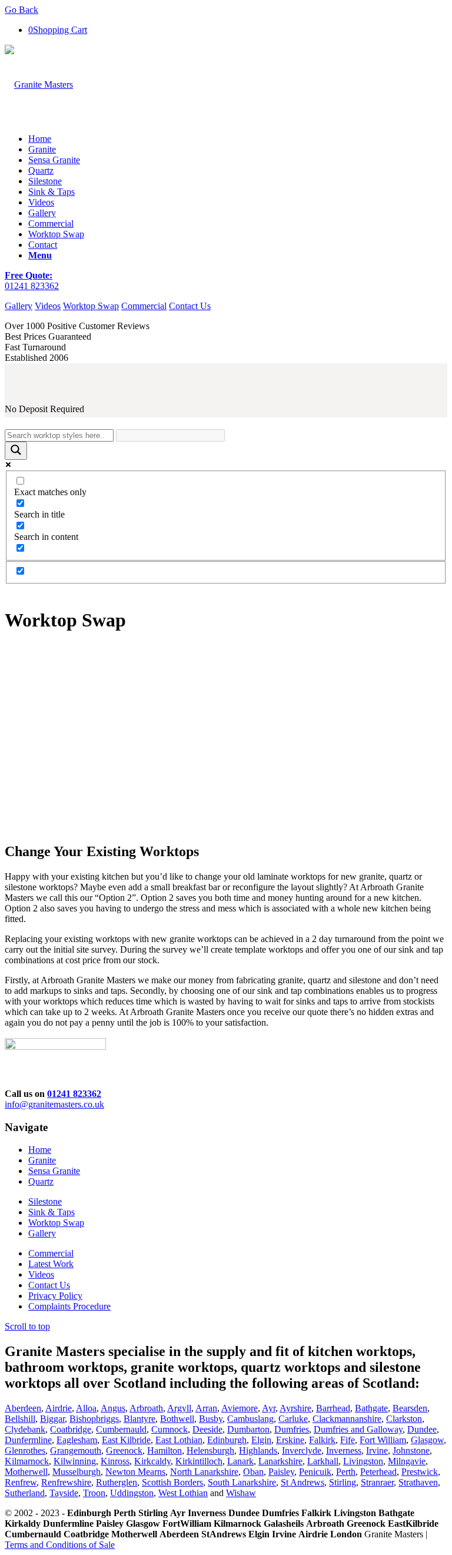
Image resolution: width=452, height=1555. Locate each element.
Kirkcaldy (152, 1461)
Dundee (422, 1429)
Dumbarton (248, 1429)
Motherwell (26, 1472)
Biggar (52, 1419)
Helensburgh (210, 1450)
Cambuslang (250, 1419)
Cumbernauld (121, 1429)
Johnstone (411, 1450)
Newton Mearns (135, 1472)
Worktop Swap (91, 306)
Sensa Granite (54, 1171)
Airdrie (58, 1408)
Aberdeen (23, 1408)
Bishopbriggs (94, 1419)
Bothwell (177, 1419)
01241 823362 (32, 286)
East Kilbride (126, 1440)
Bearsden (410, 1408)
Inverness (343, 1450)
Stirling (342, 1482)
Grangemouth (75, 1450)
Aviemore (239, 1408)
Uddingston (132, 1493)
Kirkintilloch (198, 1461)
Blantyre (139, 1419)
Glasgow (427, 1440)
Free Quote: (28, 275)
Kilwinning (75, 1461)
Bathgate (371, 1408)
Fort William (383, 1440)
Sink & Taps (51, 1212)
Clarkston (404, 1419)
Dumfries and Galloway (358, 1429)
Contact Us (190, 306)
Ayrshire (295, 1408)
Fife (347, 1440)
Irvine (377, 1450)
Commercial (144, 306)
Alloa (86, 1408)
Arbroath (146, 1408)
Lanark (240, 1461)
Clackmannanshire (347, 1419)
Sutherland (25, 1493)
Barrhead (333, 1408)
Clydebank (25, 1429)
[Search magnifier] (16, 451)
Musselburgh (76, 1472)
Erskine (290, 1440)
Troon (94, 1493)
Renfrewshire (66, 1482)
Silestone (45, 1201)
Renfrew (20, 1482)
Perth (345, 1472)
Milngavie (407, 1461)
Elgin (261, 1440)
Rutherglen (116, 1482)
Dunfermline (28, 1440)
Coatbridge (70, 1429)
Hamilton (164, 1450)
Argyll (179, 1408)
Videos (48, 306)
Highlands (258, 1450)
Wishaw (241, 1493)
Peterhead (378, 1472)
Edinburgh (227, 1440)
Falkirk (322, 1440)
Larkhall (322, 1461)
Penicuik (315, 1472)
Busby (210, 1419)
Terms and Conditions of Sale (60, 1545)
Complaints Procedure (69, 1306)
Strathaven (418, 1482)
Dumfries (291, 1429)
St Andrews (302, 1482)
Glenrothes (25, 1450)
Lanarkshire (280, 1461)
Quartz (41, 1181)
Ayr (268, 1408)
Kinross (115, 1461)
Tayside (63, 1493)
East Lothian (178, 1440)
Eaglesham (76, 1440)
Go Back (21, 10)
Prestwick (419, 1472)
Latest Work (51, 1264)
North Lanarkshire (204, 1472)
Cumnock (169, 1429)
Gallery (18, 306)
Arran (206, 1408)
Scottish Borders (172, 1482)
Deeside (207, 1429)
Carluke (293, 1419)
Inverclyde (301, 1450)
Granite (42, 1160)
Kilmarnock (27, 1461)
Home (39, 1150)
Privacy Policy (55, 1296)
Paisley (281, 1472)
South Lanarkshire (242, 1482)
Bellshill (20, 1419)
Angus (113, 1408)
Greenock (124, 1450)
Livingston (363, 1461)
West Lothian (183, 1493)
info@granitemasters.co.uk (54, 1104)
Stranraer (377, 1482)
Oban (253, 1472)
